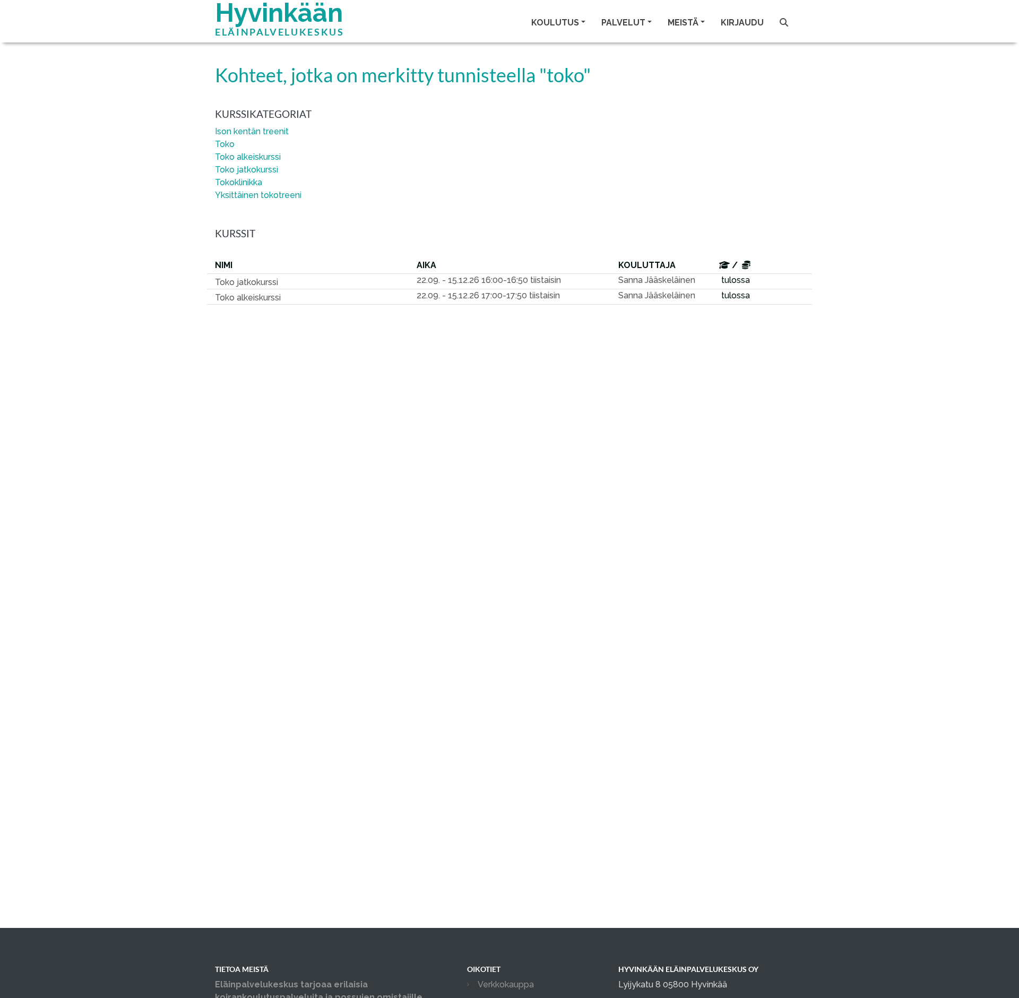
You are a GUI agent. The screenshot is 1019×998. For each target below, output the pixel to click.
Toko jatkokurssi (246, 170)
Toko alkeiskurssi (248, 157)
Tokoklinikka (238, 182)
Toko (225, 144)
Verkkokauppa (506, 984)
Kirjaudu (742, 23)
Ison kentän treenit (252, 131)
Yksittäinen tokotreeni (258, 195)
